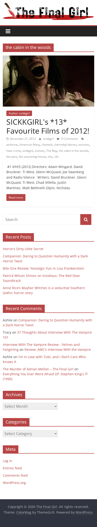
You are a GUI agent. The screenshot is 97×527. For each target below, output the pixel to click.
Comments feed (15, 475)
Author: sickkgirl (19, 113)
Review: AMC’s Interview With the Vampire (57, 349)
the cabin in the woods (73, 151)
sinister (39, 151)
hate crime (13, 151)
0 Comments (69, 139)
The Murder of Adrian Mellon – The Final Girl (38, 369)
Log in (7, 461)
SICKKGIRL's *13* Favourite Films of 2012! (47, 126)
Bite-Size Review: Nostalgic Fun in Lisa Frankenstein (43, 268)
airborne (12, 145)
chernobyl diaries (65, 145)
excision (83, 145)
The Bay (51, 151)
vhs (50, 157)
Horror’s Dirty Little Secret (23, 249)
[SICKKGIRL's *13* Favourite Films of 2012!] (48, 58)
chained (47, 145)
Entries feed (12, 468)
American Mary (30, 145)
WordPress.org (14, 482)
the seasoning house (32, 157)
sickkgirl (48, 139)
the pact (11, 157)
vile (56, 157)
